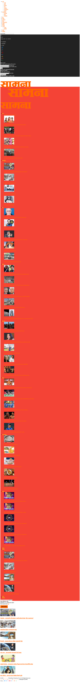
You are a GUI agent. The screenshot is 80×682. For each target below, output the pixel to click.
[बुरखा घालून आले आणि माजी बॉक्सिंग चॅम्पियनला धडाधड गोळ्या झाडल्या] (9, 418)
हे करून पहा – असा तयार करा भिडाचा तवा (10, 444)
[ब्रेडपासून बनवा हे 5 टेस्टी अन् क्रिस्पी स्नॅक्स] (9, 475)
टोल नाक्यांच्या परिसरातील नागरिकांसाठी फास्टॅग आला (12, 262)
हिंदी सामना (3, 43)
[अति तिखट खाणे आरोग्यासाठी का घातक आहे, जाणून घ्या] (9, 464)
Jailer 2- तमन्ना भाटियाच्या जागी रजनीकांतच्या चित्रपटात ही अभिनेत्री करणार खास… (17, 375)
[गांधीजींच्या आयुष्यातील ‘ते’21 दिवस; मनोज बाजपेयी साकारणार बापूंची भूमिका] (9, 362)
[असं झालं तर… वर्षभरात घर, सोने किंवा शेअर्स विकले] (9, 453)
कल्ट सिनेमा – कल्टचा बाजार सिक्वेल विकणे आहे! (11, 676)
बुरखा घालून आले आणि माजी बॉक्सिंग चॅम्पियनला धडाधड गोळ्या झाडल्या (15, 421)
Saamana (6, 678)
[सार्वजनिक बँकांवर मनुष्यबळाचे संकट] (9, 180)
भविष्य (3, 24)
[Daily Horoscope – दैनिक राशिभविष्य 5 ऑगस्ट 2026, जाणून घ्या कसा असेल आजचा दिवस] (9, 521)
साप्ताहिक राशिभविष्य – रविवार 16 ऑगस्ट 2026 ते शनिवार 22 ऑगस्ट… (15, 501)
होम (8, 604)
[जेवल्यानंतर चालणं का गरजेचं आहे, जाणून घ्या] (9, 486)
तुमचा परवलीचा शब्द (12, 67)
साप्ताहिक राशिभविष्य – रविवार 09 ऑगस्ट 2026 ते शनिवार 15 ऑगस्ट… (15, 512)
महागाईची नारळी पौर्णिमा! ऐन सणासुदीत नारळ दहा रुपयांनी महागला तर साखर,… (16, 147)
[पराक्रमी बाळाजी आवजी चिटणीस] (9, 202)
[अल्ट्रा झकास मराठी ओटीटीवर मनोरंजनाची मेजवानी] (9, 350)
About (1, 679)
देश (2, 17)
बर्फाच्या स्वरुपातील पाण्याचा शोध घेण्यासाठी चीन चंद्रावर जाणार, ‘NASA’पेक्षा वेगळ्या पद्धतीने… (18, 318)
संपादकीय (4, 12)
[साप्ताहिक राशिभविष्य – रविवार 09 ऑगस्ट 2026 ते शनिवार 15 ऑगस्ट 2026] (9, 510)
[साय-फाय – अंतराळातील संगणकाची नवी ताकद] (9, 591)
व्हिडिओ (3, 31)
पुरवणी (3, 26)
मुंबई (5, 3)
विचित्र (3, 25)
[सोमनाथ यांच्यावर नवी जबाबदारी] (9, 226)
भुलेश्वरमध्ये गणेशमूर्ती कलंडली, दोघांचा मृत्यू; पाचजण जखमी (13, 158)
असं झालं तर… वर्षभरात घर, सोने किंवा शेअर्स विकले (12, 455)
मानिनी (5, 29)
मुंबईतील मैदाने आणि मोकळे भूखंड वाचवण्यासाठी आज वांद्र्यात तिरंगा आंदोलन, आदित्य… (17, 136)
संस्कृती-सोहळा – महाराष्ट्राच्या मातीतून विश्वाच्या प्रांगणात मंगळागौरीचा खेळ (16, 664)
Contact (5, 679)
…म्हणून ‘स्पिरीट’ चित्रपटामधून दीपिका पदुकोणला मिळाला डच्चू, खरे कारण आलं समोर (17, 342)
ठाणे (5, 4)
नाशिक (5, 8)
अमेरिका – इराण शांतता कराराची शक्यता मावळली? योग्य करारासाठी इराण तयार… (16, 274)
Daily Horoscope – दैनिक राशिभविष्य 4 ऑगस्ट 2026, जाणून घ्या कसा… (15, 534)
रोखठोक (5, 16)
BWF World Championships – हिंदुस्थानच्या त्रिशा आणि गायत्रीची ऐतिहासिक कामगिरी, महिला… (19, 399)
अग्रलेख (5, 13)
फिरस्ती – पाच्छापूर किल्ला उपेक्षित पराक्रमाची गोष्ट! (12, 583)
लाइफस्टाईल (4, 22)
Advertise (10, 679)
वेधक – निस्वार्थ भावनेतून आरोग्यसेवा (9, 194)
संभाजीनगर (6, 9)
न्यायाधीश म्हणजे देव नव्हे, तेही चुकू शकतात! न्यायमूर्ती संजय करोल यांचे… (15, 217)
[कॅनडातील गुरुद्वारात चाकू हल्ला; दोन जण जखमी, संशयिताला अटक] (9, 305)
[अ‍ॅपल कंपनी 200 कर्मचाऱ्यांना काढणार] (9, 248)
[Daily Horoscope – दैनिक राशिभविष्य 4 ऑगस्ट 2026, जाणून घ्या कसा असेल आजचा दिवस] (9, 532)
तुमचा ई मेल (11, 73)
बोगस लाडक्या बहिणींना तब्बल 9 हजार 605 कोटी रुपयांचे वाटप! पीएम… (15, 125)
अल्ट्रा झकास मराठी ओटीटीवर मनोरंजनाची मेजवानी (12, 353)
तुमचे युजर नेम (11, 65)
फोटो (3, 30)
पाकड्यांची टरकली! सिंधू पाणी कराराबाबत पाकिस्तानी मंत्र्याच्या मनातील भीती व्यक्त (16, 285)
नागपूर (5, 11)
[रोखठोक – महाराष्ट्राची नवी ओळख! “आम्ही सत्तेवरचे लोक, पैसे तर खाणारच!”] (9, 169)
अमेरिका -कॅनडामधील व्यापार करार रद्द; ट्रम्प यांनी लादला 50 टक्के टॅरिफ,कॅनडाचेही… (17, 296)
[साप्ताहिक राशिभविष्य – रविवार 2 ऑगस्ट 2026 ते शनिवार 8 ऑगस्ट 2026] (9, 543)
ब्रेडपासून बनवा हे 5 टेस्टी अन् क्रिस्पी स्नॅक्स (10, 478)
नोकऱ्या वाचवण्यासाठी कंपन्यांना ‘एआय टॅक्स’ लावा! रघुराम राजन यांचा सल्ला (15, 239)
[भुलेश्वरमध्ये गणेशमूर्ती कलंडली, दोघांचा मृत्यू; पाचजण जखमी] (9, 155)
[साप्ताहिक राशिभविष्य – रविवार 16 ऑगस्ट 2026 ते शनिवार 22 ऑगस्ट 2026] (9, 499)
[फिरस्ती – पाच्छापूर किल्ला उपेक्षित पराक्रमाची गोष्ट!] (9, 580)
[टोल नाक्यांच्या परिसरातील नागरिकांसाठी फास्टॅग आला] (9, 259)
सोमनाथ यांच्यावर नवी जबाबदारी (9, 228)
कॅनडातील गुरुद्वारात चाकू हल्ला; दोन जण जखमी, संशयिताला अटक (14, 307)
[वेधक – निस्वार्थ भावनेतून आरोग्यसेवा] (9, 191)
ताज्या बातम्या (4, 41)
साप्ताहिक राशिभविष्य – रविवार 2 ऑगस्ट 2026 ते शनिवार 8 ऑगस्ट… (14, 545)
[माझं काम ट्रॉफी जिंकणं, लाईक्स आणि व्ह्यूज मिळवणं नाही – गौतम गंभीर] (9, 429)
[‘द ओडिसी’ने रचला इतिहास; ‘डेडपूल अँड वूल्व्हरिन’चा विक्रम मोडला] (9, 328)
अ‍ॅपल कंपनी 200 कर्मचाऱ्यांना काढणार (10, 250)
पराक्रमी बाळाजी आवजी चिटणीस (9, 205)
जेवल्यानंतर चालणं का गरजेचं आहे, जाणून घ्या (11, 489)
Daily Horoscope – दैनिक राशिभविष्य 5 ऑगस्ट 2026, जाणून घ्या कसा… (15, 523)
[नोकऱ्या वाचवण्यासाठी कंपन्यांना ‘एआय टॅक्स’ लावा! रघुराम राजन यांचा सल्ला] (9, 237)
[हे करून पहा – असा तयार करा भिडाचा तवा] (9, 442)
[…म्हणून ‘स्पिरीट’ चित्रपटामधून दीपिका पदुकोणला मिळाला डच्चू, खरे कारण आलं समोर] (9, 339)
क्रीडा (3, 21)
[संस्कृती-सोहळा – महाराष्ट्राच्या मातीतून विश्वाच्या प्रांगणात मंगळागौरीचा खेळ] (7, 662)
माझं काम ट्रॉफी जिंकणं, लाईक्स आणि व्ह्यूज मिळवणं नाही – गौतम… (14, 432)
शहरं (3, 2)
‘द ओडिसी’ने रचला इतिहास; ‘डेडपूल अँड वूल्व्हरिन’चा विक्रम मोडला (14, 331)
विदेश (3, 18)
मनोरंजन (3, 20)
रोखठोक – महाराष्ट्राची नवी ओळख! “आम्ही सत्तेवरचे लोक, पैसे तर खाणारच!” (15, 172)
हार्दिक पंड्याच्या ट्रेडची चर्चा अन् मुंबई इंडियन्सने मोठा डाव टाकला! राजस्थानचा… (16, 410)
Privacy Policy (16, 679)
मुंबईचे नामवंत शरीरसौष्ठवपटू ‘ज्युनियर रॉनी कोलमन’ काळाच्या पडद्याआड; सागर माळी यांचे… (18, 388)
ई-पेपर (3, 45)
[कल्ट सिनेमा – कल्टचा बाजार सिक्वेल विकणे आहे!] (7, 673)
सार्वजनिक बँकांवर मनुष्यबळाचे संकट (9, 183)
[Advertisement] (17, 83)
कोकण (5, 5)
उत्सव (5, 27)
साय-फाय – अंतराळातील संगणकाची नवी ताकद (11, 594)
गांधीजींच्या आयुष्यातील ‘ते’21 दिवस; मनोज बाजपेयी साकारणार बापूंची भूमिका (16, 364)
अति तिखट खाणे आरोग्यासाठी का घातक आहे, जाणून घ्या (12, 466)
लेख (5, 14)
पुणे (4, 7)
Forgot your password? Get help (7, 69)
